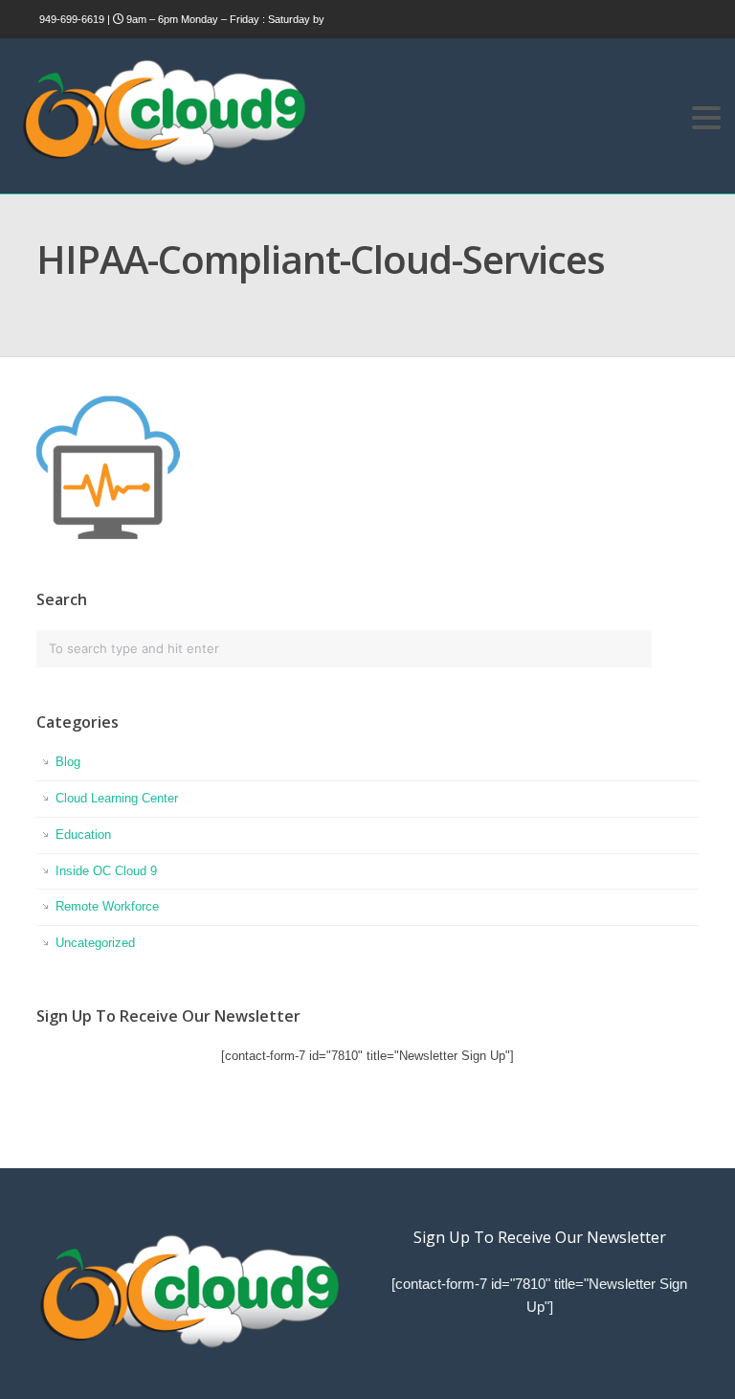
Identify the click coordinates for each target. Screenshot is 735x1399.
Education (83, 834)
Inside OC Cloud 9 (106, 871)
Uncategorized (95, 943)
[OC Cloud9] (162, 162)
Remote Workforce (107, 906)
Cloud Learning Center (117, 798)
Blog (68, 762)
